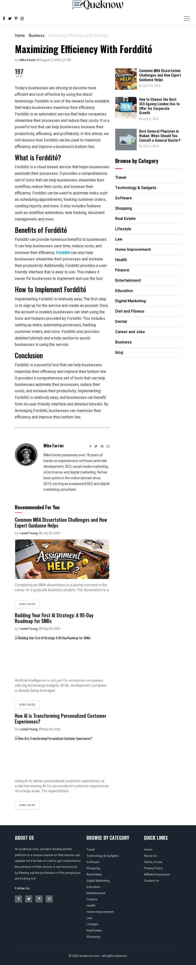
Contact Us (151, 880)
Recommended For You (37, 507)
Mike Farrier (27, 60)
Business (36, 35)
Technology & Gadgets (102, 855)
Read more (27, 604)
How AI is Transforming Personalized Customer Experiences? (60, 718)
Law (89, 918)
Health (91, 905)
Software (93, 862)
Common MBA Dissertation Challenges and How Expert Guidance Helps (61, 522)
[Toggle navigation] (186, 18)
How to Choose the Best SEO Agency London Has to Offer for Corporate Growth (159, 105)
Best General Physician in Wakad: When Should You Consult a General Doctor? (159, 135)
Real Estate (94, 874)
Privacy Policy (153, 868)
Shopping (93, 868)
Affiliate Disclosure (157, 874)
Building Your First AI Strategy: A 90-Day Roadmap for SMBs (54, 618)
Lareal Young (29, 533)
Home (20, 35)
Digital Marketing (98, 880)
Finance (92, 899)
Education (93, 887)
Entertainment (96, 893)
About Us (150, 855)
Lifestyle (92, 924)
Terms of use (153, 862)
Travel (91, 849)
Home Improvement (100, 911)
